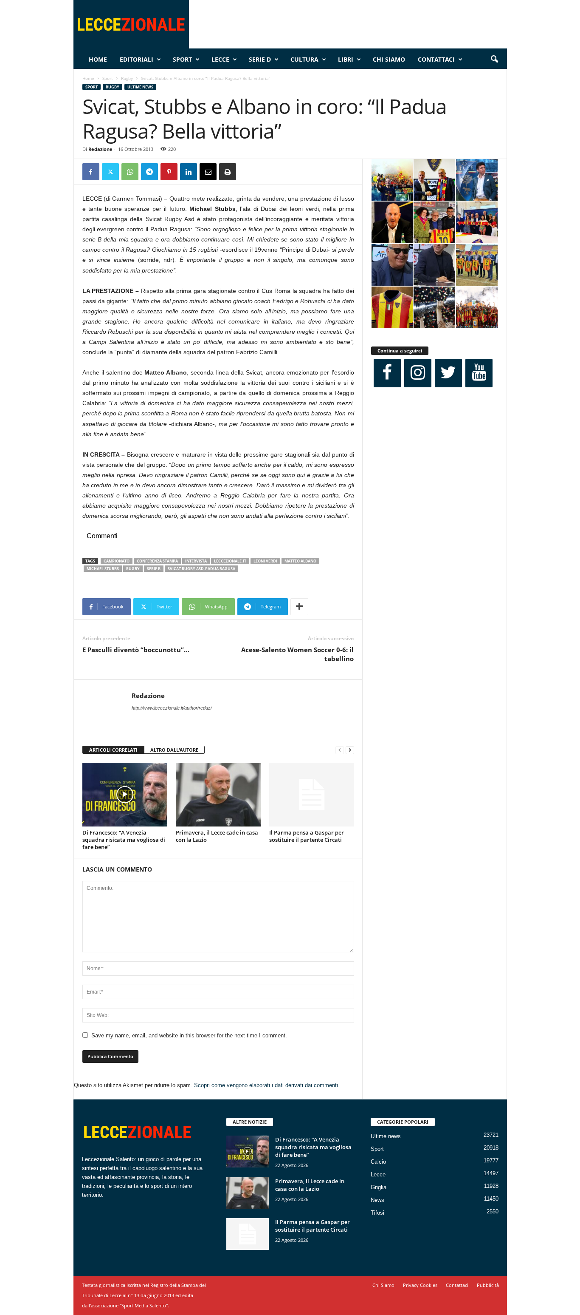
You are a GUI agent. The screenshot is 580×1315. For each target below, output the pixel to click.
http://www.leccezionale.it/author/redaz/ (172, 707)
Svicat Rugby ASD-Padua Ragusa (201, 568)
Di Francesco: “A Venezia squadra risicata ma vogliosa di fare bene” (123, 840)
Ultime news (140, 87)
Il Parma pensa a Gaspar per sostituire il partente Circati (306, 836)
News (377, 1200)
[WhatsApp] (129, 171)
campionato (117, 561)
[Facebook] (90, 171)
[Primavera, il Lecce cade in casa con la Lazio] (218, 794)
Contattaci (436, 59)
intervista (196, 561)
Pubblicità (488, 1285)
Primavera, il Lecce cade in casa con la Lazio (217, 836)
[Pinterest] (168, 171)
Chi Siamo (389, 59)
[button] (494, 59)
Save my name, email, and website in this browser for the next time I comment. (189, 1035)
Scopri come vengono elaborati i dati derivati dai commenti (266, 1085)
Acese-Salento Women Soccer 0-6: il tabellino (297, 654)
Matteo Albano (300, 561)
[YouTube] (479, 373)
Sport (182, 59)
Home (98, 59)
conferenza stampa (157, 561)
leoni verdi (265, 561)
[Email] (208, 171)
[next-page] (350, 750)
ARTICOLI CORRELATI (113, 750)
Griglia (378, 1187)
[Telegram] (149, 171)
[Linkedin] (188, 171)
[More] (299, 606)
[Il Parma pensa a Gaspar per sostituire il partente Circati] (311, 794)
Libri (345, 59)
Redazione (100, 149)
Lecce (220, 59)
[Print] (227, 171)
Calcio (378, 1162)
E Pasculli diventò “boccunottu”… (135, 649)
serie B (153, 568)
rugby (133, 568)
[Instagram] (417, 373)
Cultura (304, 59)
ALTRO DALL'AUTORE (174, 750)
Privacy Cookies (420, 1285)
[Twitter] (110, 171)
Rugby (127, 78)
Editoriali (136, 59)
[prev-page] (339, 750)
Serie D (260, 59)
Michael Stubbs (103, 568)
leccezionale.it (230, 561)
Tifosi (377, 1213)
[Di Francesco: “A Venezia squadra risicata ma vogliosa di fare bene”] (124, 794)
